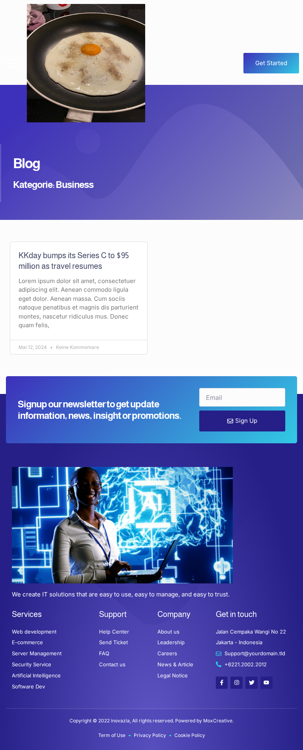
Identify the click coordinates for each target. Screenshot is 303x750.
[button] (12, 63)
